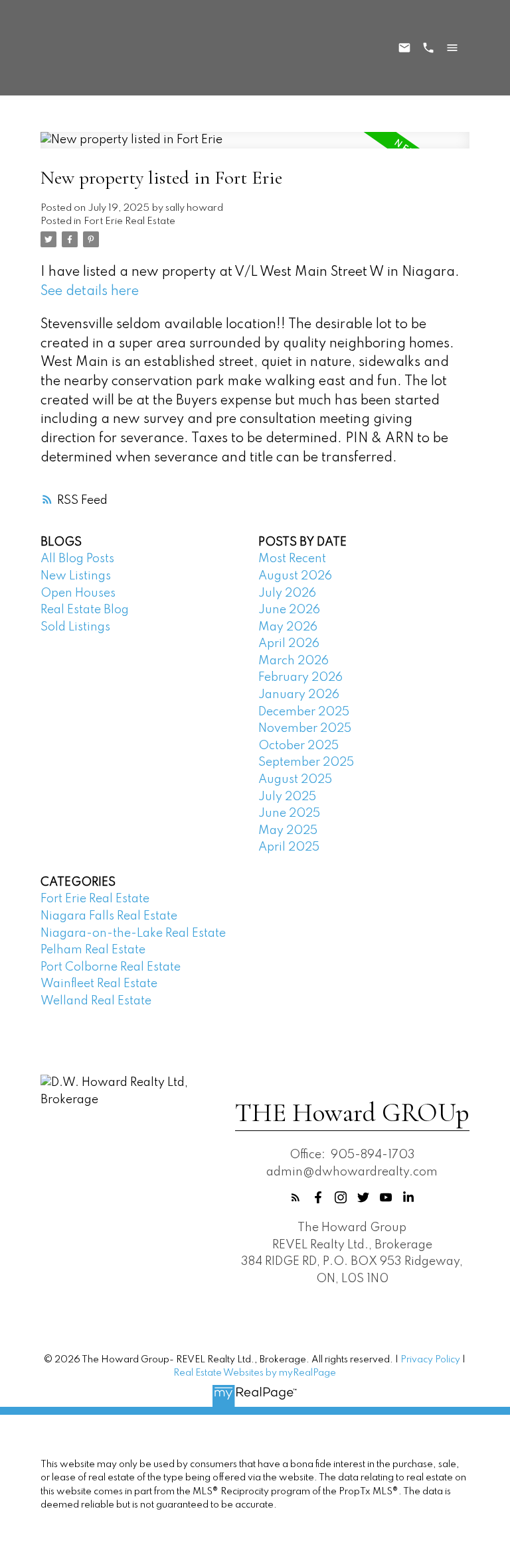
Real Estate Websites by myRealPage (254, 1373)
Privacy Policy (430, 1359)
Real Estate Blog (85, 610)
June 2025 (289, 813)
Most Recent (292, 559)
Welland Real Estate (96, 1001)
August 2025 (295, 780)
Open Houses (78, 593)
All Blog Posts (77, 559)
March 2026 (293, 661)
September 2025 (306, 762)
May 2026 (287, 627)
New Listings (76, 576)
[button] (295, 1197)
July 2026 (287, 593)
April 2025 (288, 847)
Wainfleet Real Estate (99, 984)
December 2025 (303, 712)
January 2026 (298, 695)
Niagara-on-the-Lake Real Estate (133, 933)
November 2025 (304, 729)
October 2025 (298, 746)
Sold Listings (75, 627)
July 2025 (287, 797)
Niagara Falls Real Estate (109, 916)
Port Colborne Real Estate (111, 967)
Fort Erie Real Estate (129, 221)
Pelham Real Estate (93, 950)
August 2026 (295, 576)
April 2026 (288, 644)
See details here (90, 291)
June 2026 (289, 610)
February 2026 (300, 678)
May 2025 (287, 831)
